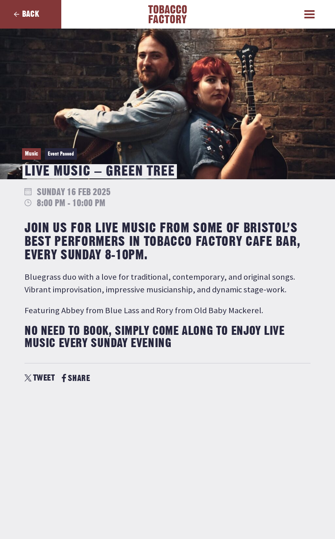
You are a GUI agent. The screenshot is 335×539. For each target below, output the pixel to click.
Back (30, 14)
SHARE (79, 378)
